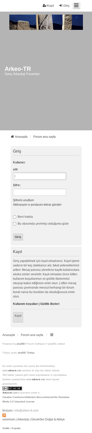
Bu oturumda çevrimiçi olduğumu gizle (43, 223)
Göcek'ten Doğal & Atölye (48, 419)
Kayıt (18, 315)
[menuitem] (5, 428)
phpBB (21, 343)
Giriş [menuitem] (66, 5)
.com (9, 392)
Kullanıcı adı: (19, 166)
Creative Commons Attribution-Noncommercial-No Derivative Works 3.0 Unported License (35, 399)
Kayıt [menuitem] (50, 5)
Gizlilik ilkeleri (49, 304)
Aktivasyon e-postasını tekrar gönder (37, 204)
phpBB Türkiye (26, 352)
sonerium (8, 419)
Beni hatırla (25, 216)
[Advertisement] (46, 81)
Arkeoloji (23, 419)
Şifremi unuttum (23, 200)
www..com (11, 370)
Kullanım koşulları (25, 304)
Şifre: (17, 185)
